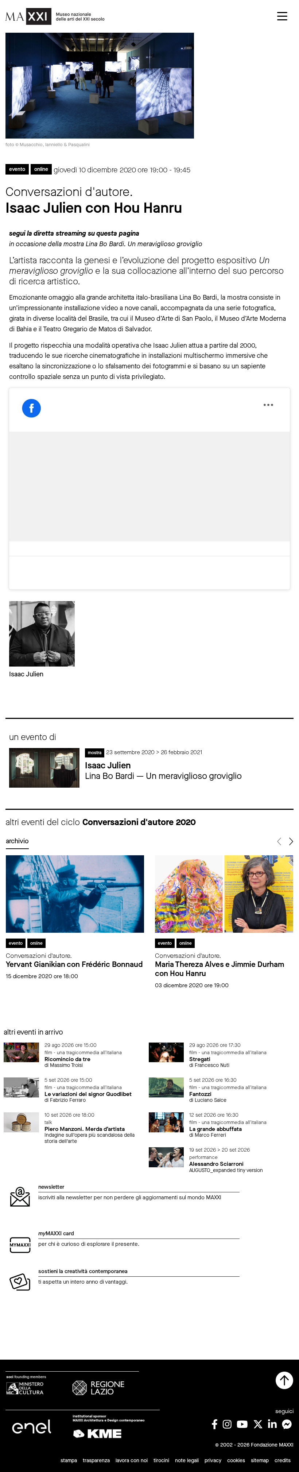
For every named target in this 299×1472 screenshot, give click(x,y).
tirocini (161, 1460)
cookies (236, 1460)
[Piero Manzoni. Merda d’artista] (21, 1122)
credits (283, 1460)
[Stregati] (166, 1052)
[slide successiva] (290, 841)
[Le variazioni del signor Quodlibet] (21, 1087)
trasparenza (96, 1460)
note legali (187, 1460)
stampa (69, 1460)
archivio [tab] (17, 841)
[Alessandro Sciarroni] (166, 1157)
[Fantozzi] (166, 1087)
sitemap (260, 1460)
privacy (213, 1460)
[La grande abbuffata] (166, 1122)
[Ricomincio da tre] (21, 1052)
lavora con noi (132, 1460)
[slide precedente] (279, 841)
